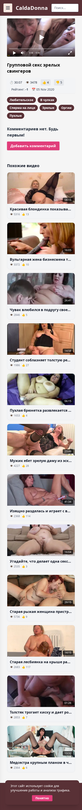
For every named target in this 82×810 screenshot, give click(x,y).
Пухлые (16, 116)
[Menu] (7, 7)
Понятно (42, 798)
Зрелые (48, 108)
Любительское (21, 100)
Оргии (66, 108)
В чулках (47, 100)
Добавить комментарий (33, 145)
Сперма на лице (22, 108)
